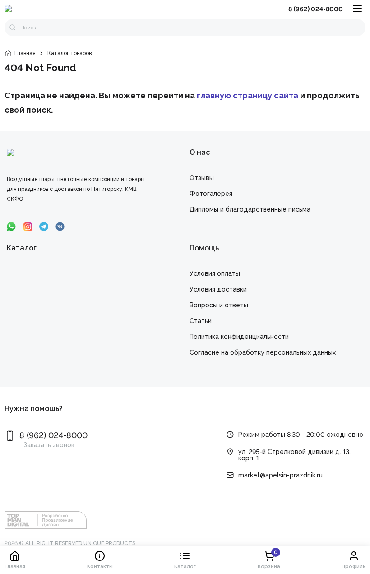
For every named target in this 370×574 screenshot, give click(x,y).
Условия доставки (218, 289)
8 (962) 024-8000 (315, 9)
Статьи (201, 320)
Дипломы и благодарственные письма (250, 209)
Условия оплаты (215, 273)
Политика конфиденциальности (239, 336)
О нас (200, 152)
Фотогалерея (211, 193)
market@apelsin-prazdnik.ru (280, 475)
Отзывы (202, 177)
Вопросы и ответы (219, 305)
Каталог (22, 248)
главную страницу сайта (247, 95)
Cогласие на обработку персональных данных (263, 352)
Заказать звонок (48, 445)
